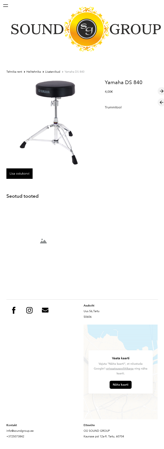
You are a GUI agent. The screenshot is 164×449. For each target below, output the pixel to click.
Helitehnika (33, 71)
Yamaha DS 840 (74, 71)
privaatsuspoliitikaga (120, 368)
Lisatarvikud (52, 71)
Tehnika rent (14, 71)
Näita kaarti (120, 384)
